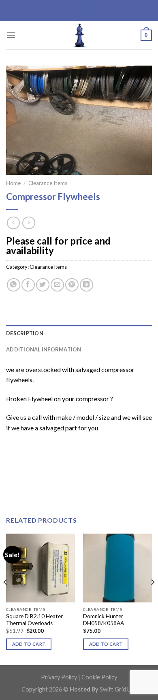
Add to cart (29, 644)
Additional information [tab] (43, 349)
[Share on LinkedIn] (86, 284)
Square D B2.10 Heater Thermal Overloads (34, 620)
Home (13, 183)
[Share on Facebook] (28, 284)
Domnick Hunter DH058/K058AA (103, 620)
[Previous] (6, 599)
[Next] (152, 599)
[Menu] (11, 35)
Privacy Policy (59, 677)
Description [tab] (24, 333)
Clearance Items (47, 183)
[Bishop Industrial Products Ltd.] (79, 35)
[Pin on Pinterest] (72, 284)
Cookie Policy (99, 677)
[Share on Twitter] (42, 284)
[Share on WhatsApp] (13, 284)
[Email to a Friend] (57, 284)
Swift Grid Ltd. (117, 689)
